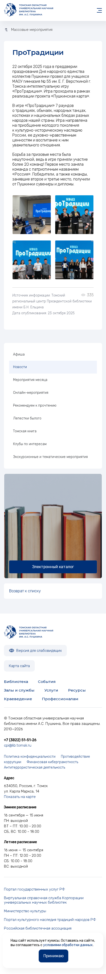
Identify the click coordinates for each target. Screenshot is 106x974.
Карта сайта (19, 666)
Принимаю (53, 956)
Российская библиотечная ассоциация (37, 928)
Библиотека (16, 681)
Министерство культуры (25, 911)
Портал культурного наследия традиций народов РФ (50, 919)
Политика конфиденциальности (29, 757)
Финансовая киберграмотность (52, 762)
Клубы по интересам (30, 444)
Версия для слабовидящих (38, 650)
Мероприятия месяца (30, 380)
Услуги (51, 690)
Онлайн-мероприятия (30, 393)
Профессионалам (60, 698)
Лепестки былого (27, 418)
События (47, 681)
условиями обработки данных (68, 945)
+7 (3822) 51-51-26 (20, 740)
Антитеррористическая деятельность (34, 767)
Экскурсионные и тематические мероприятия (50, 457)
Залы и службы (19, 690)
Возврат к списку (25, 591)
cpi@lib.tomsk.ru (17, 745)
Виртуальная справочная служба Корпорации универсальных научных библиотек (44, 900)
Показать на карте (20, 797)
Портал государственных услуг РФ (34, 889)
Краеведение (18, 698)
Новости (20, 367)
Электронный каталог (53, 566)
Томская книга (24, 431)
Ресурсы (77, 690)
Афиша (19, 354)
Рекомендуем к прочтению (34, 405)
